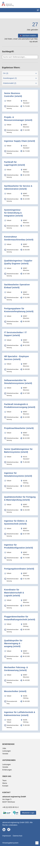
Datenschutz (17, 836)
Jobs (4, 748)
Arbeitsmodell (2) (9, 83)
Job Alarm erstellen (29, 36)
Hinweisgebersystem (10, 843)
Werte (4, 783)
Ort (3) (5, 73)
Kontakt (5, 786)
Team (4, 780)
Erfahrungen (7, 770)
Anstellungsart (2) (10, 78)
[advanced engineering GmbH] (20, 4)
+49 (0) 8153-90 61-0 (10, 807)
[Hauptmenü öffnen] (38, 10)
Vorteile (5, 754)
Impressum (6, 836)
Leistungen (6, 751)
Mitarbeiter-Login (28, 813)
